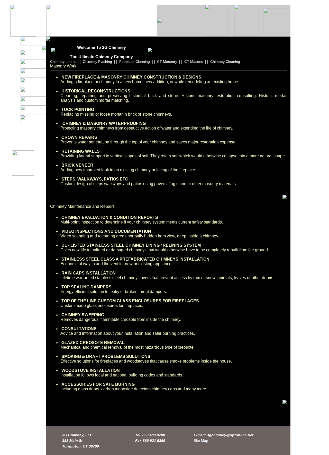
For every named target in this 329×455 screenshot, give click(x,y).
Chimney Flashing (97, 61)
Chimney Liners (63, 61)
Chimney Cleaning (225, 61)
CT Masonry (167, 61)
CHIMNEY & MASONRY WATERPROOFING (104, 123)
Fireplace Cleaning (134, 61)
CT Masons (193, 61)
